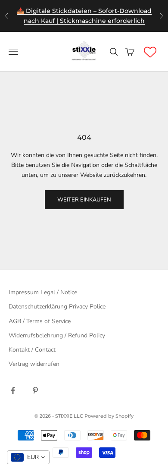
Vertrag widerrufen (34, 364)
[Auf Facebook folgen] (13, 390)
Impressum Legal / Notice (43, 292)
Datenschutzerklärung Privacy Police (57, 306)
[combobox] (28, 457)
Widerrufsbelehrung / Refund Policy (57, 335)
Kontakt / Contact (32, 350)
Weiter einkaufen (84, 200)
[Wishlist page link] (150, 52)
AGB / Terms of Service (40, 321)
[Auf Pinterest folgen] (35, 390)
